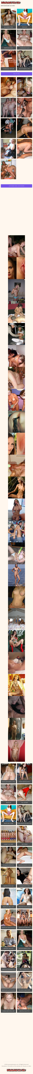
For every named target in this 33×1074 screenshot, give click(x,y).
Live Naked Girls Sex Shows (16, 186)
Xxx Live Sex (16, 74)
